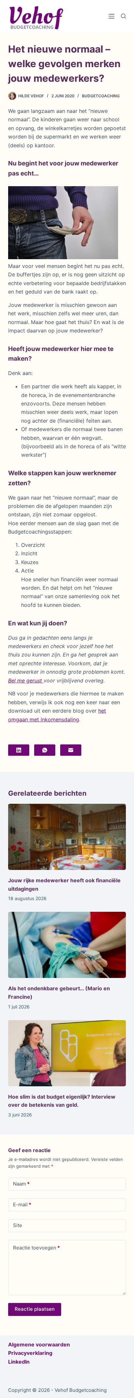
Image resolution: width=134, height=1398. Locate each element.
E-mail (22, 1204)
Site (17, 1225)
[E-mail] (70, 750)
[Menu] (111, 16)
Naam (21, 1184)
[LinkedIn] (18, 750)
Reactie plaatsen (35, 1309)
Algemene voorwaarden (39, 1344)
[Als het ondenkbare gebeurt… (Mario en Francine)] (67, 945)
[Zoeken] (123, 16)
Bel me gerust (26, 680)
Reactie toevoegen (36, 1248)
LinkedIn (19, 1361)
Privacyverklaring (30, 1353)
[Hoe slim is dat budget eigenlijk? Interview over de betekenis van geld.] (67, 1053)
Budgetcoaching (101, 95)
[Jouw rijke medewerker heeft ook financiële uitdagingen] (67, 837)
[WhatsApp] (44, 750)
